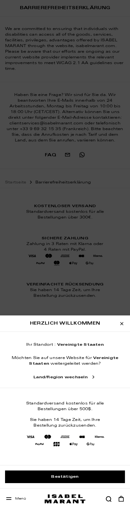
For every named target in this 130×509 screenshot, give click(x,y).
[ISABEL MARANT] (65, 498)
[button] (108, 499)
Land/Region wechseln (60, 377)
